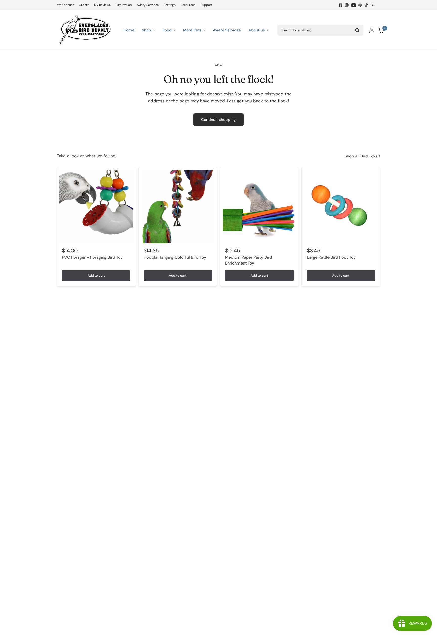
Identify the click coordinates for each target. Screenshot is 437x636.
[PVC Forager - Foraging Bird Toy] (96, 206)
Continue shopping (218, 119)
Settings (170, 5)
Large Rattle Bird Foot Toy (331, 257)
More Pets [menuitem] (192, 30)
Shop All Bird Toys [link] (361, 156)
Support (206, 5)
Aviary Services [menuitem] (227, 30)
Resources (188, 5)
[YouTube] (353, 5)
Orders (84, 5)
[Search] (357, 30)
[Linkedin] (373, 5)
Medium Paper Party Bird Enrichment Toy (248, 260)
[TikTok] (366, 5)
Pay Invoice (124, 5)
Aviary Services (148, 5)
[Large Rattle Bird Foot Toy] (341, 206)
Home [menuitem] (129, 30)
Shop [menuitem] (146, 30)
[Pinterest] (360, 5)
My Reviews (102, 5)
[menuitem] (66, 5)
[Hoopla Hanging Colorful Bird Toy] (178, 206)
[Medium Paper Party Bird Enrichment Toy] (259, 206)
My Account (65, 5)
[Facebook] (340, 5)
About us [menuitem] (256, 30)
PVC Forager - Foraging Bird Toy (92, 257)
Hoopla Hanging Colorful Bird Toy (175, 257)
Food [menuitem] (167, 30)
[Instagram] (347, 5)
